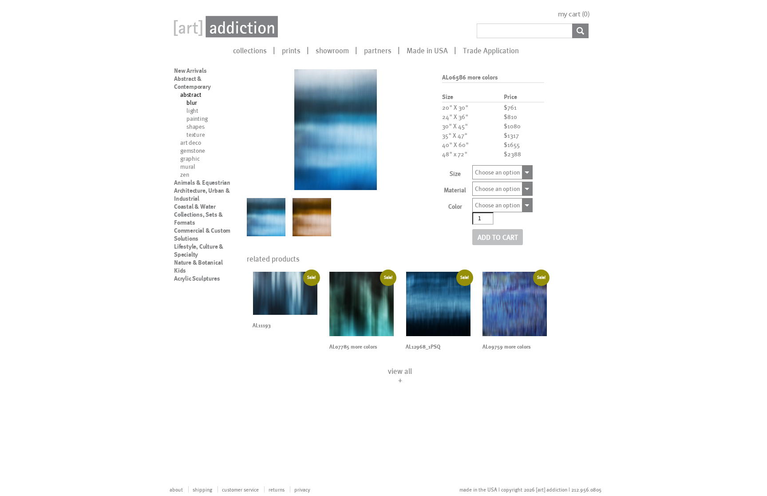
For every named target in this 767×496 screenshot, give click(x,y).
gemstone (192, 150)
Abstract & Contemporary (192, 82)
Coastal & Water (195, 206)
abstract (190, 94)
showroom (332, 50)
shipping (202, 489)
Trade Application (491, 50)
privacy (302, 489)
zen (184, 174)
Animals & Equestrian (202, 182)
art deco (190, 142)
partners (377, 50)
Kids (180, 270)
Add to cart (498, 237)
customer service (240, 489)
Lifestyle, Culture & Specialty (198, 250)
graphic (190, 158)
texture (195, 134)
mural (187, 166)
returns (277, 489)
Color (455, 206)
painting (196, 118)
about (176, 489)
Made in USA (427, 50)
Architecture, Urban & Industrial (202, 194)
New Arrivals (190, 70)
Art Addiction (224, 27)
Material (455, 190)
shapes (195, 126)
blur (191, 102)
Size (455, 173)
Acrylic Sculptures (197, 278)
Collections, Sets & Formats (198, 218)
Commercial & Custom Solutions (202, 234)
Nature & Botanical (198, 262)
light (192, 110)
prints (291, 50)
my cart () (574, 14)
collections (250, 50)
